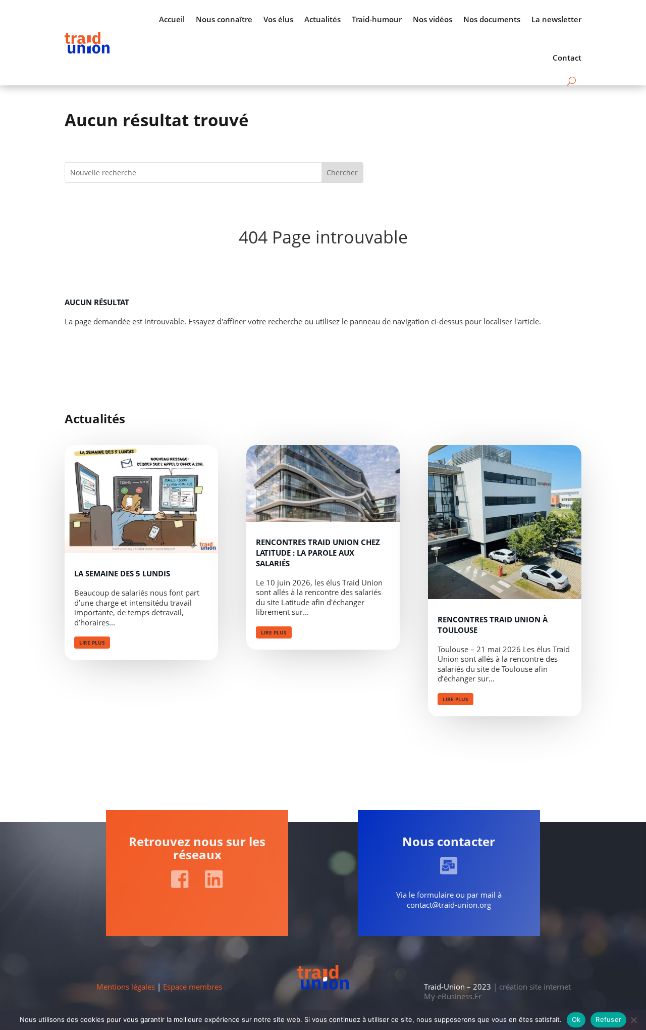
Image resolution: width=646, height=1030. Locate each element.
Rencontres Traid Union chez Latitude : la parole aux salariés (318, 552)
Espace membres (192, 987)
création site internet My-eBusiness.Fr (497, 992)
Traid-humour (377, 19)
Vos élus (278, 19)
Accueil (172, 19)
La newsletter (556, 19)
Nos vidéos (432, 19)
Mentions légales (125, 987)
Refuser (608, 1019)
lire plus (92, 642)
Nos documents (491, 19)
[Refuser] (633, 1020)
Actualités (322, 19)
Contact (567, 58)
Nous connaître (224, 19)
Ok (576, 1019)
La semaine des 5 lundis (122, 573)
